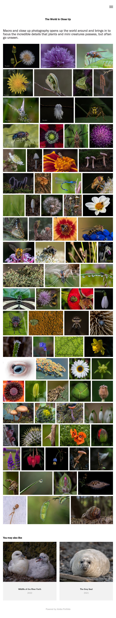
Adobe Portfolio (63, 609)
